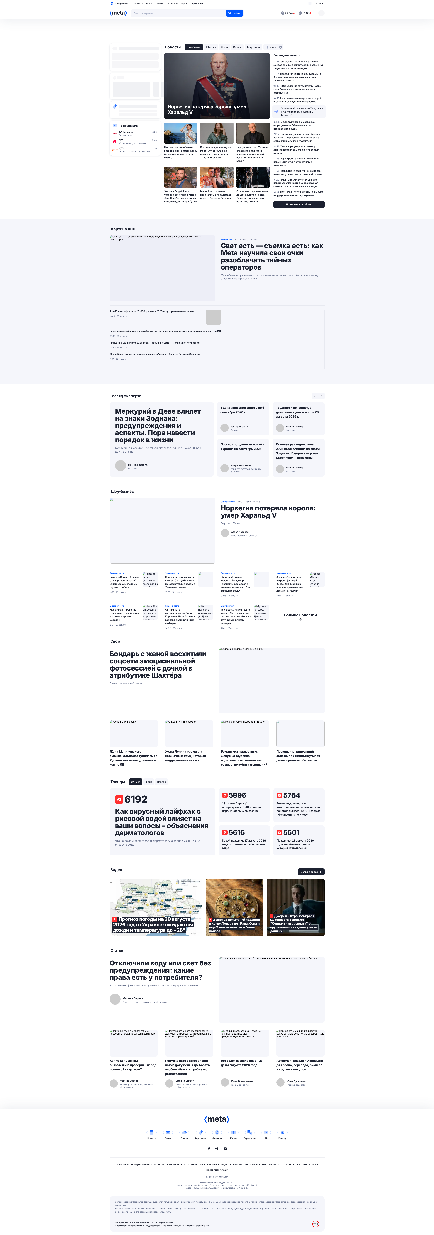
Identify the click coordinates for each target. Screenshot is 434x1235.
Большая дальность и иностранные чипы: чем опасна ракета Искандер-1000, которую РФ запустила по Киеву (299, 809)
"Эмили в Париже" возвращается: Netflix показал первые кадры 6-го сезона (242, 807)
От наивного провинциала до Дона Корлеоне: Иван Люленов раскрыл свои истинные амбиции (252, 196)
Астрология (253, 47)
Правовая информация (213, 1164)
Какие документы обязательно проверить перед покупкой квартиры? (133, 1065)
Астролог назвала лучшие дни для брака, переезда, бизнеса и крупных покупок (299, 1065)
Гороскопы (172, 3)
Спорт (224, 47)
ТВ (208, 3)
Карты (184, 3)
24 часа (135, 781)
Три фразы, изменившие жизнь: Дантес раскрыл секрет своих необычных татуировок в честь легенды (236, 616)
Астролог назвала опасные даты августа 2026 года (242, 1063)
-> (300, 617)
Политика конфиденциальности (136, 1164)
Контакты (236, 1164)
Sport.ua (274, 1164)
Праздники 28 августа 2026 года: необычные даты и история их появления (155, 342)
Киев (273, 47)
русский (317, 3)
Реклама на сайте (255, 1164)
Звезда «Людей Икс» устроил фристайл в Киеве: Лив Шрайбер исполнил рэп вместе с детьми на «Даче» (180, 196)
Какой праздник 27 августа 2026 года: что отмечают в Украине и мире (244, 844)
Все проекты (121, 3)
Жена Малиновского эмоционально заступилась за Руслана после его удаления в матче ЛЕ (133, 758)
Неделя (161, 781)
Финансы (217, 1138)
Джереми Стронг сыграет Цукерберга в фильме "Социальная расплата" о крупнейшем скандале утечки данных (296, 907)
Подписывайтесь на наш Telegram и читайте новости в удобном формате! (302, 112)
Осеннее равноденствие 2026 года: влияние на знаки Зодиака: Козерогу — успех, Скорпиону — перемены (298, 451)
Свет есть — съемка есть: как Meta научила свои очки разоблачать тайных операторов (272, 256)
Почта (149, 3)
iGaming (282, 1138)
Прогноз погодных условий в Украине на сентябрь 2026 (242, 447)
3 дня (148, 781)
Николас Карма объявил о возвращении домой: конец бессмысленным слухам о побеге (180, 152)
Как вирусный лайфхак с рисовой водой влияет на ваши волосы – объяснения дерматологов (162, 822)
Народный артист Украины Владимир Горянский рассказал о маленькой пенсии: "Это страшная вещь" (252, 154)
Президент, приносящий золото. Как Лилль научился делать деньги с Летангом (298, 756)
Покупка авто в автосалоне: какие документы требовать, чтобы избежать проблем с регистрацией (188, 1067)
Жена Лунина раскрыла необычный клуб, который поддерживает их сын (185, 756)
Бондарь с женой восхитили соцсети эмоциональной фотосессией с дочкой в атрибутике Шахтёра (158, 664)
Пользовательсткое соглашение (177, 1164)
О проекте (288, 1164)
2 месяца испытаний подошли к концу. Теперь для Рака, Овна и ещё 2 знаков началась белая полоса (234, 907)
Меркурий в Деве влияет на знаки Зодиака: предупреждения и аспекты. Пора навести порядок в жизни (158, 425)
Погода (159, 3)
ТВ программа (128, 125)
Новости (138, 3)
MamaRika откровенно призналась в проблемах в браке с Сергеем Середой (216, 194)
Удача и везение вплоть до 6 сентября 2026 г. (242, 410)
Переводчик (197, 3)
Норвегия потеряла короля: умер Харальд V (268, 511)
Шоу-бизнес (194, 47)
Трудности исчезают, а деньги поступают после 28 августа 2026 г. (297, 412)
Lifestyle (211, 47)
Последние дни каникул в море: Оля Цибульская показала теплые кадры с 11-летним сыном (215, 152)
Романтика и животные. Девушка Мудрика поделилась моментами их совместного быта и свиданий (244, 758)
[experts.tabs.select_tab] (315, 396)
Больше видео (309, 871)
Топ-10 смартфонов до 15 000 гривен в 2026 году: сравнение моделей (152, 311)
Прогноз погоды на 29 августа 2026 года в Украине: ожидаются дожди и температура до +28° (156, 907)
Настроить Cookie (307, 1164)
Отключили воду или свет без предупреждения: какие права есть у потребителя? (160, 970)
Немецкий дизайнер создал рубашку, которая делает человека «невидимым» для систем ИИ (165, 331)
